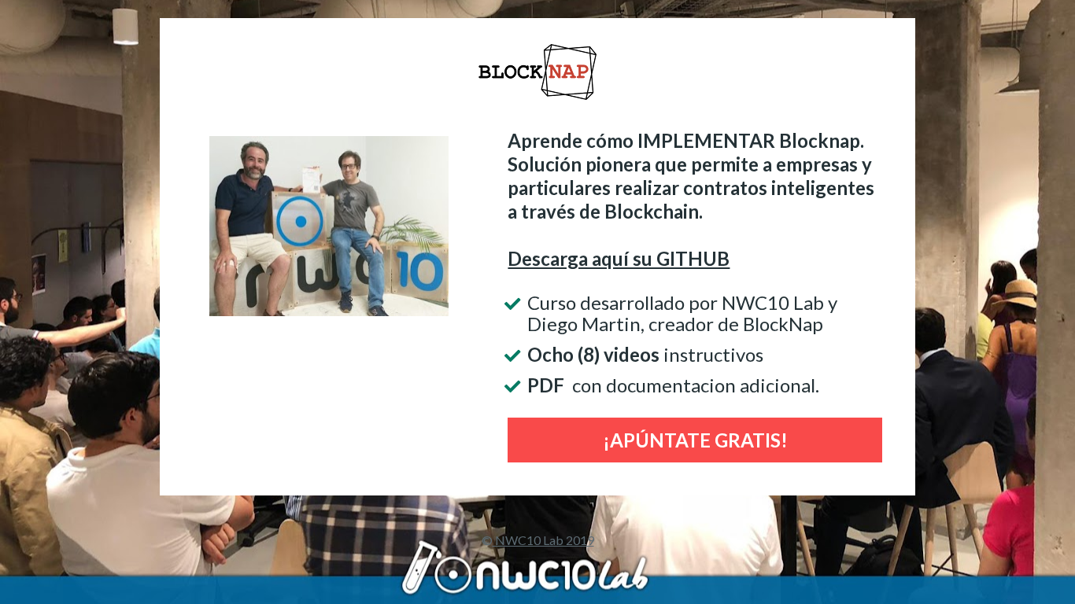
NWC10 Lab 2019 (543, 539)
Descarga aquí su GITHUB (619, 258)
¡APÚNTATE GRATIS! (695, 440)
